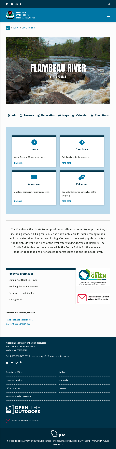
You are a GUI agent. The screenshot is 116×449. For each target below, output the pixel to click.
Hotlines (62, 372)
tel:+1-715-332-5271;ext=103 (18, 324)
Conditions (102, 115)
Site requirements (61, 441)
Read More (18, 163)
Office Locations (13, 388)
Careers (62, 388)
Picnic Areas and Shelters (22, 293)
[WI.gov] (58, 434)
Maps (65, 115)
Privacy (95, 441)
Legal (87, 441)
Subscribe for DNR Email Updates (25, 420)
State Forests (29, 28)
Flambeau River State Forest (19, 320)
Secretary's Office (14, 372)
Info (14, 115)
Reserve (29, 115)
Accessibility (77, 441)
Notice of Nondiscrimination (18, 396)
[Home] (20, 15)
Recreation (48, 115)
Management (15, 299)
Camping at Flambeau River (23, 280)
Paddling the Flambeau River (24, 286)
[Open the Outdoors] (23, 409)
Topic (15, 28)
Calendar (82, 115)
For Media (63, 380)
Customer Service (14, 380)
